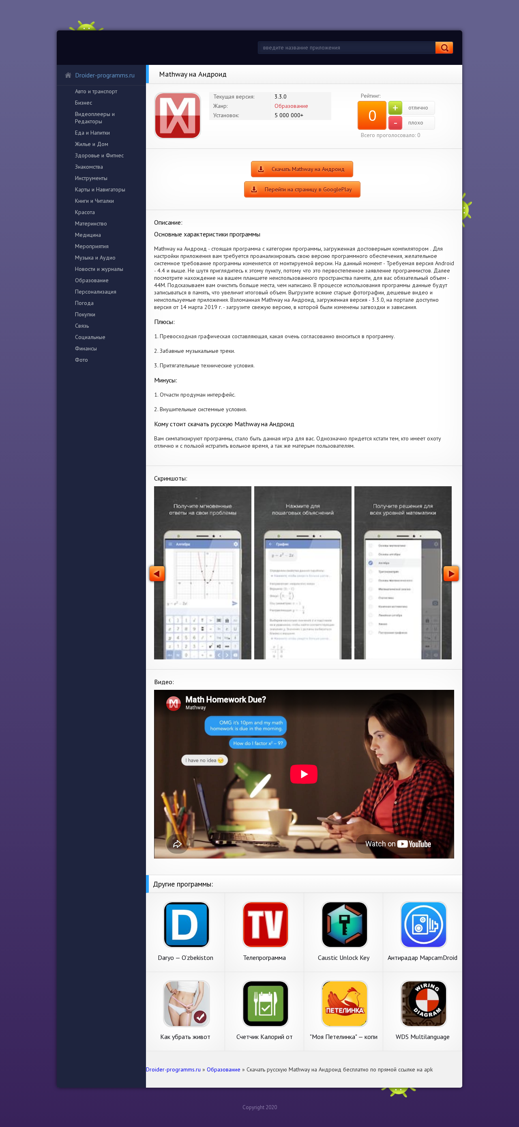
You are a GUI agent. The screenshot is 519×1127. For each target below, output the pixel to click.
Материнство (91, 223)
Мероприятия (92, 246)
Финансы (86, 348)
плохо (408, 123)
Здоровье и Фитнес (99, 155)
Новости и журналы (99, 269)
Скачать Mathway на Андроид (308, 169)
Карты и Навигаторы (100, 189)
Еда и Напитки (92, 132)
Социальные (90, 337)
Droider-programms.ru (105, 75)
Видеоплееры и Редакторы (95, 117)
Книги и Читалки (94, 200)
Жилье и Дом (91, 144)
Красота (85, 212)
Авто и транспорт (96, 91)
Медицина (88, 234)
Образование (92, 280)
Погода (84, 303)
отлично (410, 108)
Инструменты (91, 178)
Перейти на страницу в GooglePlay (308, 189)
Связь (82, 325)
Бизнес (83, 102)
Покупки (85, 314)
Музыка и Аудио (95, 257)
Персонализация (95, 291)
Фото (81, 359)
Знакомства (89, 166)
